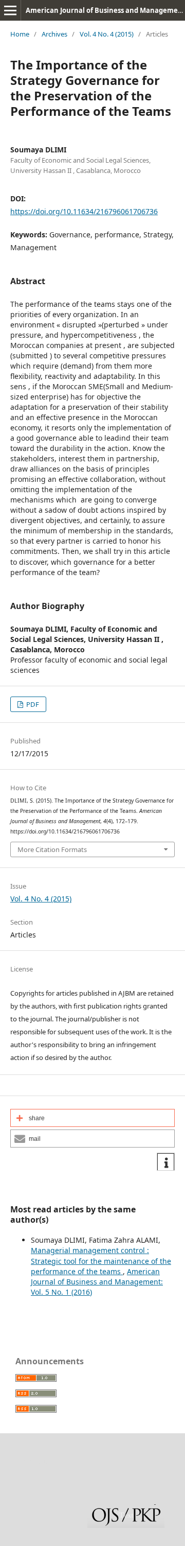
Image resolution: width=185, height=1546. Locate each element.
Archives (54, 34)
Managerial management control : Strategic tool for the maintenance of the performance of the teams (101, 1260)
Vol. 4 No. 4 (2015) (107, 34)
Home (19, 34)
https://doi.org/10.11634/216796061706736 (84, 211)
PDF (32, 704)
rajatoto (34, 1461)
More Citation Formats (52, 849)
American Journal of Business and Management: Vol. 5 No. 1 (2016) (97, 1281)
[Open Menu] (10, 10)
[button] (92, 1118)
